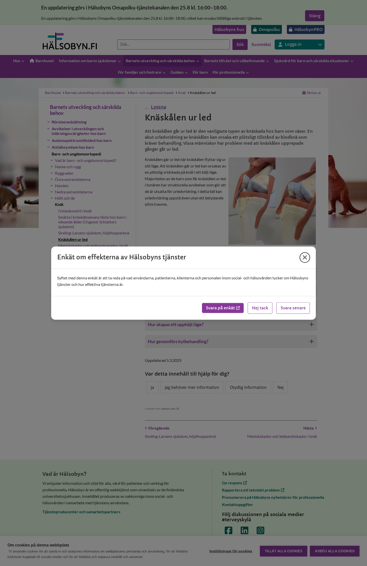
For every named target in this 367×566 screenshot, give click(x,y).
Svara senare (293, 307)
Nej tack (260, 307)
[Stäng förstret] (305, 257)
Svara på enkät (220, 307)
